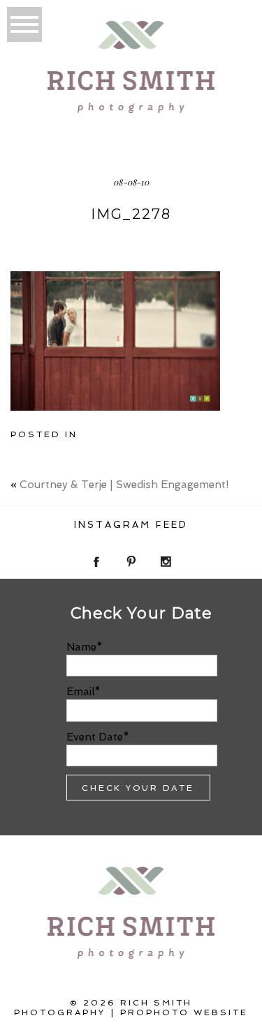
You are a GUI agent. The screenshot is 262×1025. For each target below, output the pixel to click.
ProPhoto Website (184, 1012)
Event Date (94, 737)
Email (80, 691)
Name (81, 647)
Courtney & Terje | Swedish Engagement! (124, 484)
